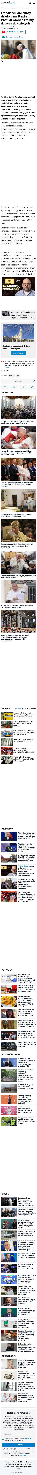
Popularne (18, 709)
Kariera (29, 1462)
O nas (15, 1462)
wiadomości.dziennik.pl (15, 8)
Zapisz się (18, 1445)
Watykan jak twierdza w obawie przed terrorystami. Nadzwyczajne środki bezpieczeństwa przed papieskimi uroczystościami (15, 638)
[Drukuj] (14, 387)
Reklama (21, 1462)
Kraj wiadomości (29, 709)
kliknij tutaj (23, 1455)
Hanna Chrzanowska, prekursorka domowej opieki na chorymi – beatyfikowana (17, 422)
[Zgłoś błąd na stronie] (32, 387)
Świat (26, 8)
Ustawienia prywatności (24, 1467)
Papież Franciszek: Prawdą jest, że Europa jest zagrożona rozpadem (18, 576)
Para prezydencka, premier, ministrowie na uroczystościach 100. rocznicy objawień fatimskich (17, 484)
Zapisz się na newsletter (14, 37)
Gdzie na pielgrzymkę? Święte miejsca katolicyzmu (16, 347)
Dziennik (3, 8)
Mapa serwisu (9, 1467)
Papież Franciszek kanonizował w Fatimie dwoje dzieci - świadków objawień (16, 515)
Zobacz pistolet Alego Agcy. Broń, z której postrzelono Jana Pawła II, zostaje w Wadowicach (17, 546)
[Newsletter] (5, 387)
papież (11, 375)
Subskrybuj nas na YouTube (15, 32)
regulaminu (27, 1438)
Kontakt (8, 1462)
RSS (18, 1469)
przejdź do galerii (18, 353)
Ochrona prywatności (23, 1464)
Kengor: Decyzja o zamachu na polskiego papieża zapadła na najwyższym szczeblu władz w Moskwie (16, 453)
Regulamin (10, 1464)
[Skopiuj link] (23, 387)
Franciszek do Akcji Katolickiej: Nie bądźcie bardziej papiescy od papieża (17, 606)
